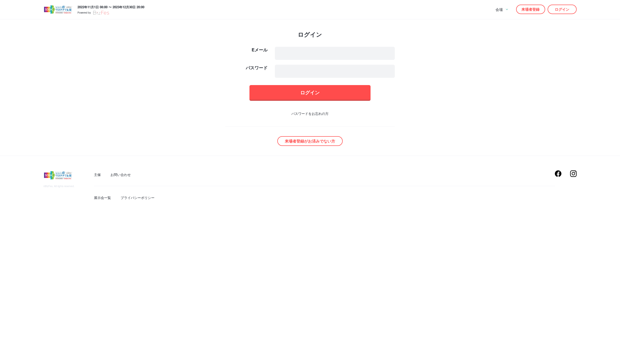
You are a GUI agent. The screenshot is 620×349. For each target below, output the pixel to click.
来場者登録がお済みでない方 (310, 141)
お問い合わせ (120, 174)
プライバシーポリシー (138, 197)
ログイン (562, 9)
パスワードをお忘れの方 (310, 113)
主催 (97, 174)
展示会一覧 (102, 197)
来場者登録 (530, 9)
